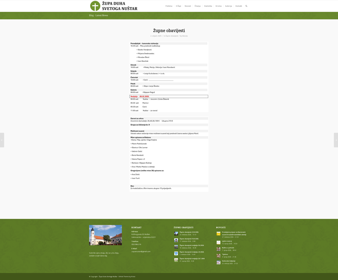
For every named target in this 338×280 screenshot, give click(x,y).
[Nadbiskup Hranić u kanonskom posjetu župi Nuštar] (336, 140)
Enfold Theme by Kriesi (127, 276)
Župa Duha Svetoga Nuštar (108, 276)
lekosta (185, 36)
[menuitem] (169, 6)
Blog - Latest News (98, 15)
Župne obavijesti (172, 36)
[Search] (246, 6)
